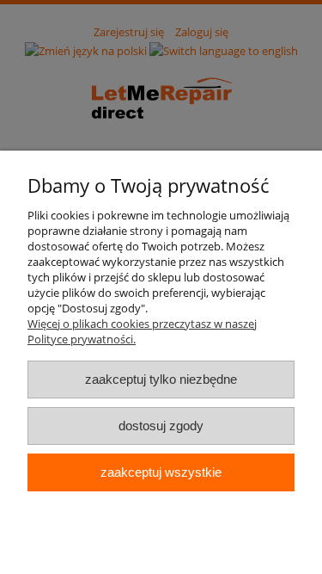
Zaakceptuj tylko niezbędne (161, 379)
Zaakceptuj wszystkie (161, 472)
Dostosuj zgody (161, 425)
